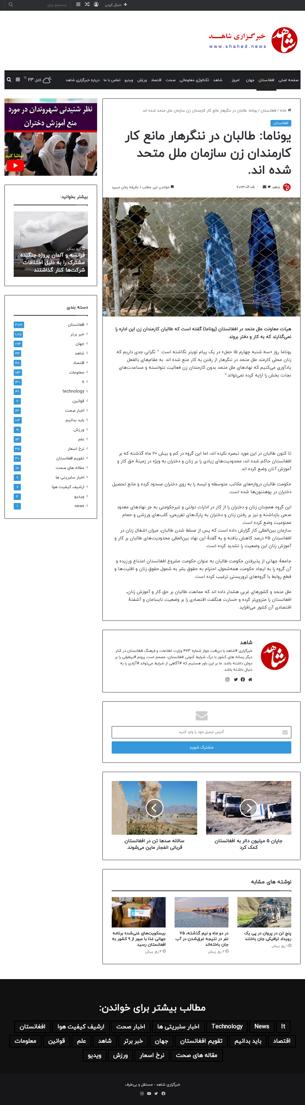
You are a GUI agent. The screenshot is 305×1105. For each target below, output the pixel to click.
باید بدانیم (75, 420)
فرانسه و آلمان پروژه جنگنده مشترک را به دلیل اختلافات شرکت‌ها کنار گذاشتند (52, 262)
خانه (284, 110)
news (79, 506)
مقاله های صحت (70, 468)
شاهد (217, 80)
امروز (235, 80)
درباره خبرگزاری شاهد (82, 80)
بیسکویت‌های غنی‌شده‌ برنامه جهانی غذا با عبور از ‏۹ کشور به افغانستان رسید (139, 938)
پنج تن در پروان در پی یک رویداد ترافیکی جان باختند (267, 936)
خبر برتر (77, 334)
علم (81, 439)
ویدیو (129, 80)
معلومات (76, 372)
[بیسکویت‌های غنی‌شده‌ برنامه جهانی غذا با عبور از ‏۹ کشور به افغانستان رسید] (139, 912)
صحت (170, 80)
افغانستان (266, 80)
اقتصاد (156, 80)
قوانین (78, 401)
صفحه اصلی (288, 80)
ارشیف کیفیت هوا (68, 487)
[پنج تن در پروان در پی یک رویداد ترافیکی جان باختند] (264, 912)
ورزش (142, 80)
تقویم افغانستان (70, 458)
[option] (50, 244)
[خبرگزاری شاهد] (252, 40)
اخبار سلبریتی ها (70, 477)
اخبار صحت (74, 410)
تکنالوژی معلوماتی (194, 80)
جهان (250, 80)
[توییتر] (234, 679)
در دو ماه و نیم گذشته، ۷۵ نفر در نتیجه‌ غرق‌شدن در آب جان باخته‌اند (201, 938)
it (83, 382)
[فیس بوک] (241, 679)
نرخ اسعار (76, 449)
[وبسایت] (248, 679)
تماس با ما (112, 80)
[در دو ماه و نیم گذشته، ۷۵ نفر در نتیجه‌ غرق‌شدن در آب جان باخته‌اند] (201, 912)
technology (73, 391)
